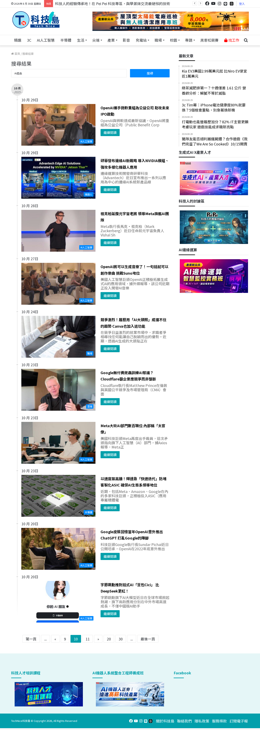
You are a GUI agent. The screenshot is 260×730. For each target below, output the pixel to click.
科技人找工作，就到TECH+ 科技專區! (85, 3)
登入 (242, 4)
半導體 (65, 40)
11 (88, 638)
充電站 (141, 40)
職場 (158, 40)
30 (121, 638)
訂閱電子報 (239, 721)
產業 (111, 40)
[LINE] (225, 3)
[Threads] (232, 3)
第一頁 (31, 638)
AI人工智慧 (46, 40)
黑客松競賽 (209, 40)
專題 (188, 40)
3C (29, 40)
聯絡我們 (184, 721)
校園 (173, 40)
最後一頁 (148, 638)
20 (109, 638)
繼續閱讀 (110, 132)
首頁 (17, 54)
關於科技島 (165, 721)
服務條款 (219, 721)
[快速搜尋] (246, 40)
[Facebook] (207, 3)
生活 (80, 40)
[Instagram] (219, 3)
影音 (126, 40)
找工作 (233, 40)
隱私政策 (202, 721)
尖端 (96, 40)
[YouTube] (213, 3)
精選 (17, 40)
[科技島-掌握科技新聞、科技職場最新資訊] (36, 20)
